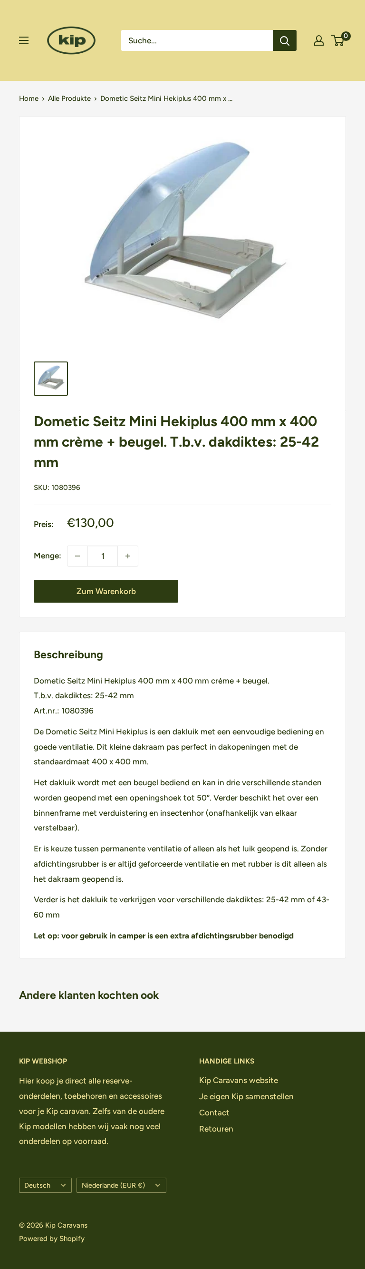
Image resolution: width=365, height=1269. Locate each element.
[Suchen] (285, 40)
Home (28, 98)
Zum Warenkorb (106, 591)
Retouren (216, 1128)
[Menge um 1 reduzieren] (77, 556)
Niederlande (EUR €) (113, 1185)
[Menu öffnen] (24, 40)
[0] (338, 40)
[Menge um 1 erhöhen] (128, 556)
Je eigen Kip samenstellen (246, 1096)
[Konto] (319, 40)
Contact (214, 1112)
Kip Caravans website (238, 1080)
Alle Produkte (69, 98)
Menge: (47, 555)
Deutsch (37, 1185)
